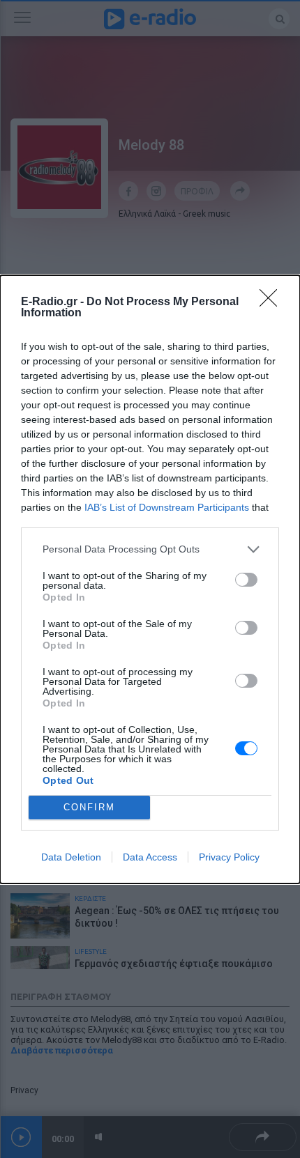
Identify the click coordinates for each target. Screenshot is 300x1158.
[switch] (246, 580)
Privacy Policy (229, 857)
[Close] (273, 302)
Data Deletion (71, 857)
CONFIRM (89, 807)
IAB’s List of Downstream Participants (166, 507)
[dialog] (150, 579)
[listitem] (150, 549)
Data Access (150, 857)
